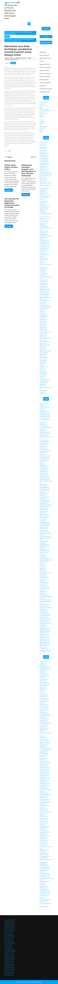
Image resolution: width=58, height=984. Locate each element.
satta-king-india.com (44, 740)
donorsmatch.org (44, 357)
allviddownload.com (44, 169)
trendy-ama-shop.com (45, 826)
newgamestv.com (44, 508)
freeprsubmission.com (45, 832)
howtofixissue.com (44, 164)
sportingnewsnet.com (45, 500)
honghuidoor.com (44, 201)
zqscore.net (42, 563)
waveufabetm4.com (44, 780)
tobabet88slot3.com (44, 621)
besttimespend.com (44, 577)
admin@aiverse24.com (21, 58)
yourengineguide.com (45, 856)
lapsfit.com (42, 756)
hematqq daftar (8, 950)
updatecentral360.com (45, 560)
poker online (12, 973)
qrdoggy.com (43, 542)
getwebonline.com (44, 253)
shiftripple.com (43, 609)
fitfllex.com (42, 262)
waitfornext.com (44, 810)
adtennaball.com (44, 209)
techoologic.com (44, 845)
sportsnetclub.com (44, 467)
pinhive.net (42, 368)
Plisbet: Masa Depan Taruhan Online (11, 167)
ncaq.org (42, 691)
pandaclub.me (43, 374)
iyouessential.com (44, 706)
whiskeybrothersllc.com (45, 650)
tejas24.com (42, 311)
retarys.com (42, 454)
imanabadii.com (43, 390)
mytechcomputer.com (45, 900)
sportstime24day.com (45, 501)
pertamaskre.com (44, 426)
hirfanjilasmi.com (44, 584)
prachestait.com (43, 314)
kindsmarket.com (44, 269)
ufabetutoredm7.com (45, 644)
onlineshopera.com (44, 695)
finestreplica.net (43, 793)
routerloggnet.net (44, 190)
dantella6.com (43, 191)
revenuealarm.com (44, 895)
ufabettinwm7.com (44, 634)
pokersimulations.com (45, 761)
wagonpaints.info (44, 808)
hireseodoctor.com (44, 755)
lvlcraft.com (42, 731)
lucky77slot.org (43, 528)
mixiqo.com (42, 590)
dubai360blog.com (44, 527)
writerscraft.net (43, 237)
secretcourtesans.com (45, 666)
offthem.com (43, 149)
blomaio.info (43, 340)
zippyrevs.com (43, 180)
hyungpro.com (43, 498)
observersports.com (44, 476)
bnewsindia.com (44, 837)
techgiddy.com (43, 430)
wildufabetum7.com (44, 651)
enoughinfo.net (43, 367)
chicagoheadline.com (45, 669)
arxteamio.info (43, 569)
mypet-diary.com (44, 273)
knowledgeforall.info (45, 243)
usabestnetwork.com (45, 449)
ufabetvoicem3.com (44, 778)
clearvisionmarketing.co (45, 812)
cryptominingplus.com (45, 478)
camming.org (43, 671)
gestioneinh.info (43, 819)
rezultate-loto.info (44, 764)
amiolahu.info (43, 325)
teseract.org (42, 824)
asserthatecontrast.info (45, 332)
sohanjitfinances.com (45, 614)
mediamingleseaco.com (45, 305)
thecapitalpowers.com (45, 620)
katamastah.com (44, 561)
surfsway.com (43, 726)
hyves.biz (42, 365)
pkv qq (8, 953)
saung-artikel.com (44, 473)
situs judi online (43, 113)
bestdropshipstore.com (45, 723)
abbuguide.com (43, 712)
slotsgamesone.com (44, 193)
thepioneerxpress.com (45, 163)
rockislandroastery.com (45, 892)
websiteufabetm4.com (45, 783)
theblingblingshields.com (46, 505)
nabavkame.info (43, 382)
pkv (40, 132)
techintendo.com (44, 720)
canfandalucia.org (44, 854)
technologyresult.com (45, 714)
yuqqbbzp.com (43, 745)
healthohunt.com (44, 796)
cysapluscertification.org (45, 351)
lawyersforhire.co (44, 484)
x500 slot (11, 935)
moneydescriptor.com (45, 489)
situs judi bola (11, 967)
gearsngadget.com (44, 753)
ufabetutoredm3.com (45, 642)
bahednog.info (43, 422)
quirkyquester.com (44, 606)
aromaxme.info (43, 330)
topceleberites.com (44, 769)
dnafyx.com (42, 703)
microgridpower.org (44, 588)
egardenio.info (43, 568)
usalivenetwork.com (44, 432)
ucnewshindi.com (44, 435)
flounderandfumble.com (45, 794)
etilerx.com (42, 791)
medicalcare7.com (44, 207)
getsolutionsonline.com (45, 216)
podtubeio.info (43, 343)
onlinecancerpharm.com (45, 533)
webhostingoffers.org (45, 715)
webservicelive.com (44, 906)
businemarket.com (44, 486)
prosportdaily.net (44, 821)
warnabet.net (43, 370)
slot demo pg (43, 128)
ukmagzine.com (43, 446)
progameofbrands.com (45, 175)
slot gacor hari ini (9, 926)
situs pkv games (43, 105)
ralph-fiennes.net (44, 258)
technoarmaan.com (44, 876)
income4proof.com (44, 685)
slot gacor (6, 931)
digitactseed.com (44, 729)
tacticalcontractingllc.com (46, 618)
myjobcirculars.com (44, 183)
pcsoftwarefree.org (44, 699)
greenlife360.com (44, 156)
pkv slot (41, 112)
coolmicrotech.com (44, 865)
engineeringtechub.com (45, 516)
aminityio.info (43, 324)
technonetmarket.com (45, 802)
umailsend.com (43, 452)
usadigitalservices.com (45, 246)
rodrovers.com (43, 737)
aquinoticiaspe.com (44, 479)
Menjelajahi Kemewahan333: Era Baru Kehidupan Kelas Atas (46, 88)
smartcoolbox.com (44, 612)
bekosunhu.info (43, 337)
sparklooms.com (44, 617)
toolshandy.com (43, 281)
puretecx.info (43, 321)
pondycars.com (43, 842)
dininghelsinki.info (44, 788)
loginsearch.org (43, 354)
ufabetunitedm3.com (45, 637)
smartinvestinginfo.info (45, 799)
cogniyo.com (43, 580)
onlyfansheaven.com (45, 254)
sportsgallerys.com (44, 509)
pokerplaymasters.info (45, 416)
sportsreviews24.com (45, 525)
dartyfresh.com (43, 696)
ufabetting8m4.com (44, 770)
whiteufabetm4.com (44, 785)
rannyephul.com (44, 286)
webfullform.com (44, 167)
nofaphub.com (43, 680)
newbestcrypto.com (44, 468)
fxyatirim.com (43, 710)
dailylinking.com (44, 701)
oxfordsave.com (43, 470)
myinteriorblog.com (44, 835)
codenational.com (44, 889)
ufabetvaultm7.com (44, 775)
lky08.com (42, 256)
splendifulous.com (44, 766)
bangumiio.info (43, 335)
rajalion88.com (43, 673)
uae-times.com (43, 142)
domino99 (42, 121)
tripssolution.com (44, 739)
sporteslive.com (43, 503)
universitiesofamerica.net (46, 174)
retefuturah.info (43, 797)
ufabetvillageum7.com (45, 777)
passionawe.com (44, 595)
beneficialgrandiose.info (45, 338)
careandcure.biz (43, 579)
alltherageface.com (44, 887)
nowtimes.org (43, 359)
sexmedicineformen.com (46, 607)
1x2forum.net (43, 663)
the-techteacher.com (45, 868)
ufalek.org (42, 535)
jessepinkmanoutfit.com (45, 451)
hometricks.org (43, 585)
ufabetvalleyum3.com (45, 645)
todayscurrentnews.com (45, 623)
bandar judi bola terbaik (45, 110)
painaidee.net (43, 492)
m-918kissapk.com (44, 381)
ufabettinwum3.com (44, 636)
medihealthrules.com (45, 850)
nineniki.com (43, 204)
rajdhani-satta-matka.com (46, 235)
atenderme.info (43, 333)
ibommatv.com (43, 150)
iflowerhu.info (43, 386)
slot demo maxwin (44, 109)
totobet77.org (43, 626)
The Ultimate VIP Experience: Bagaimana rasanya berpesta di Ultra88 (11, 203)
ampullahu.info (43, 329)
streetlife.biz (42, 363)
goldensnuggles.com (45, 457)
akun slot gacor (43, 102)
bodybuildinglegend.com (46, 294)
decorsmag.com (43, 171)
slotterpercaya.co (44, 610)
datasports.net (43, 512)
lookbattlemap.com (44, 459)
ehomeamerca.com (44, 718)
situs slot (42, 120)
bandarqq (42, 116)
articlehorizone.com (44, 744)
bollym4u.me (43, 371)
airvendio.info (43, 318)
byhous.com (43, 378)
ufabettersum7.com (44, 633)
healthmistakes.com (44, 549)
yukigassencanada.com (45, 742)
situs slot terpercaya (9, 929)
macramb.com (43, 272)
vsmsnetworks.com (44, 147)
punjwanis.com (43, 403)
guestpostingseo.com (45, 413)
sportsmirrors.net (44, 511)
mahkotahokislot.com (45, 531)
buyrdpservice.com (44, 460)
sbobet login (8, 969)
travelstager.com (44, 283)
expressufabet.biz (44, 160)
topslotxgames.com (44, 188)
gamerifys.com (43, 144)
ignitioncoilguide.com (45, 898)
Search (46, 28)
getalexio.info (43, 571)
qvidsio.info (42, 346)
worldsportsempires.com (46, 558)
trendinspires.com (44, 284)
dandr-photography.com (45, 297)
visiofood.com (43, 829)
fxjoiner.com (43, 884)
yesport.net (42, 462)
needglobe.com (43, 591)
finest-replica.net (44, 818)
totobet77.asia (43, 625)
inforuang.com (43, 267)
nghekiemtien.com (44, 308)
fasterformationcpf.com (45, 456)
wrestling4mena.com (45, 242)
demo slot (11, 928)
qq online (42, 115)
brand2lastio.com (44, 245)
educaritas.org (43, 687)
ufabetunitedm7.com (45, 639)
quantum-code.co (44, 813)
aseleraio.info (43, 565)
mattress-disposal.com (45, 536)
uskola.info (42, 807)
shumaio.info (43, 348)
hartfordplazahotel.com (45, 379)
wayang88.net (43, 782)
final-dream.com (44, 816)
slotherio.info (43, 349)
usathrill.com (43, 851)
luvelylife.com (43, 270)
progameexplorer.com (45, 891)
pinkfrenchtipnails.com (45, 506)
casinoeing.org (43, 360)
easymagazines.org (44, 582)
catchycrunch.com (44, 679)
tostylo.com (42, 463)
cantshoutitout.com (44, 158)
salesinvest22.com (44, 823)
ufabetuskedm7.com (45, 640)
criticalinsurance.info (45, 220)
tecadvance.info (43, 322)
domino (41, 129)
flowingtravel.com (44, 202)
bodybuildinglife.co (44, 541)
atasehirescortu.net (44, 514)
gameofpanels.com (44, 226)
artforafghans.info (44, 316)
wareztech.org (43, 448)
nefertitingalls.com (44, 682)
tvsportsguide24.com (45, 524)
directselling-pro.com (45, 894)
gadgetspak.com (43, 752)
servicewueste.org (44, 179)
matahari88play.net (44, 487)
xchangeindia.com (44, 864)
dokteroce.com (43, 299)
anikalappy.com (43, 786)
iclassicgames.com (44, 471)
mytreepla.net (43, 759)
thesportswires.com (44, 497)
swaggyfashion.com (44, 289)
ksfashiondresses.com (45, 550)
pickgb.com (42, 547)
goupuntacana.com (44, 674)
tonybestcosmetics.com (45, 881)
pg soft (6, 928)
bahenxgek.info (43, 424)
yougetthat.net (43, 465)
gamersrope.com (44, 440)
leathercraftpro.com (44, 587)
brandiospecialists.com (45, 205)
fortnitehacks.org (44, 352)
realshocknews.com (44, 546)
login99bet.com (43, 665)
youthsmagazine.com (45, 490)
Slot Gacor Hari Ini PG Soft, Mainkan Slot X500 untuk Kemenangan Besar (18, 32)
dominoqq (12, 943)
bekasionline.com (44, 153)
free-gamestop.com (44, 443)
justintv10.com (43, 302)
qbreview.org (43, 177)
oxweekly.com (43, 275)
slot (9, 150)
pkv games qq (8, 951)
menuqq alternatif (8, 920)
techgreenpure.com (44, 721)
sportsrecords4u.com (45, 767)
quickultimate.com (44, 604)
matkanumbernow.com (45, 182)
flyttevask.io (42, 376)
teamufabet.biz (43, 166)
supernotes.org (43, 557)
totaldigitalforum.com (45, 875)
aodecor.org (42, 356)
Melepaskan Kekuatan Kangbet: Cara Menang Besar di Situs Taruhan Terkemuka (28, 170)
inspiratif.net (43, 145)
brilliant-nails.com (44, 295)
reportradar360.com (45, 288)
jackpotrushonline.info (45, 433)
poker (5, 958)
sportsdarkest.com (44, 493)
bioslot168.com (43, 902)
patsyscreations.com (45, 684)
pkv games (12, 921)
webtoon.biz (43, 495)
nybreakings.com (44, 857)
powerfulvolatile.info (45, 344)
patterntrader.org (44, 552)
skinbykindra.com (44, 886)
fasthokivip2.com (44, 474)
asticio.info (42, 566)
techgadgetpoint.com (45, 522)
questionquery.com (44, 292)
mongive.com (43, 212)
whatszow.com (43, 717)
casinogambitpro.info (45, 414)
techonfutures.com (44, 843)
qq (40, 118)
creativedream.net (44, 250)
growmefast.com (44, 530)
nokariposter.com (44, 221)
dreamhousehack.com (45, 867)
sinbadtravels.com (44, 445)
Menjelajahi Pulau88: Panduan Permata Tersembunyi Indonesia (45, 79)
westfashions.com (44, 280)
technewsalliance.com (45, 800)
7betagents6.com (44, 747)
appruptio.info (43, 393)
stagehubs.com (43, 661)
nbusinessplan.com (44, 155)
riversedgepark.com (44, 676)
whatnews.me (43, 815)
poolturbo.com (43, 313)
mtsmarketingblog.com (45, 307)
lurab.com (42, 897)
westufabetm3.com (44, 648)
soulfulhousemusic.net (45, 615)
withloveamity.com (44, 707)
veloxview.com (43, 647)
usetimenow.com (44, 231)
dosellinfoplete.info (44, 341)
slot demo (42, 104)
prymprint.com (43, 574)
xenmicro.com (43, 693)
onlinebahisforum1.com (45, 668)
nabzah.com (42, 210)
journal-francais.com (45, 300)
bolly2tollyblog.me (44, 373)
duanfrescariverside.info (45, 789)
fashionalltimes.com (44, 873)
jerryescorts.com (44, 517)
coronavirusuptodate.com (46, 748)
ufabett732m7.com (44, 827)
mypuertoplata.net (44, 161)
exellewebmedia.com (45, 441)
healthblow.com (43, 232)
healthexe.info (43, 319)
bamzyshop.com (44, 840)
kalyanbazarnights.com (45, 196)
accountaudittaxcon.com (45, 572)
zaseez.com (42, 677)
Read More (9, 190)
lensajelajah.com (44, 688)
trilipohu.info (43, 392)
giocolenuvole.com (44, 704)
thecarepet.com (43, 410)
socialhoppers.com (44, 248)
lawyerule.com (43, 303)
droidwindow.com (44, 831)
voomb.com (42, 520)
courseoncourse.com (45, 418)
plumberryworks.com (45, 599)
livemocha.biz (43, 362)
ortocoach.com (43, 593)
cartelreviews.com (44, 725)
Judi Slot (7, 36)
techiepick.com (43, 838)
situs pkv (6, 921)
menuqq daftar (8, 947)
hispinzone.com (43, 194)
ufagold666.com (44, 834)
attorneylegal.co (43, 519)
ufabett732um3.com (45, 805)
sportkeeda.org (43, 576)
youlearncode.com (44, 709)
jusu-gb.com (43, 408)
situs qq (12, 970)
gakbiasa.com (43, 384)
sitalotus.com (43, 555)
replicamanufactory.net (45, 763)
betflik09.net (43, 690)
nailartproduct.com (44, 728)
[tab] (29, 23)
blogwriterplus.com (44, 411)
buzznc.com (42, 883)
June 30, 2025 (9, 58)
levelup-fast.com (44, 758)
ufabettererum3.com (45, 629)
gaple (41, 107)
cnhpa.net (42, 554)
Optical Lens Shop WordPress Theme (25, 982)
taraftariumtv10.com (45, 291)
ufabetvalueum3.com (45, 774)
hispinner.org (43, 218)
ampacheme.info (44, 327)
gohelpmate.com (44, 234)
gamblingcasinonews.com (46, 172)
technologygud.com (44, 544)
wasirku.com (43, 310)
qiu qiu (41, 131)
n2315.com (42, 251)
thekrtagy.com (43, 862)
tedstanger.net (43, 804)
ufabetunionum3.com (45, 772)
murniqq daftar (8, 948)
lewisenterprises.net (44, 698)
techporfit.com (43, 152)
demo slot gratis (43, 126)
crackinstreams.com (44, 750)
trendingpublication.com (45, 628)
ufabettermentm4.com (45, 631)
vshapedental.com (44, 853)
